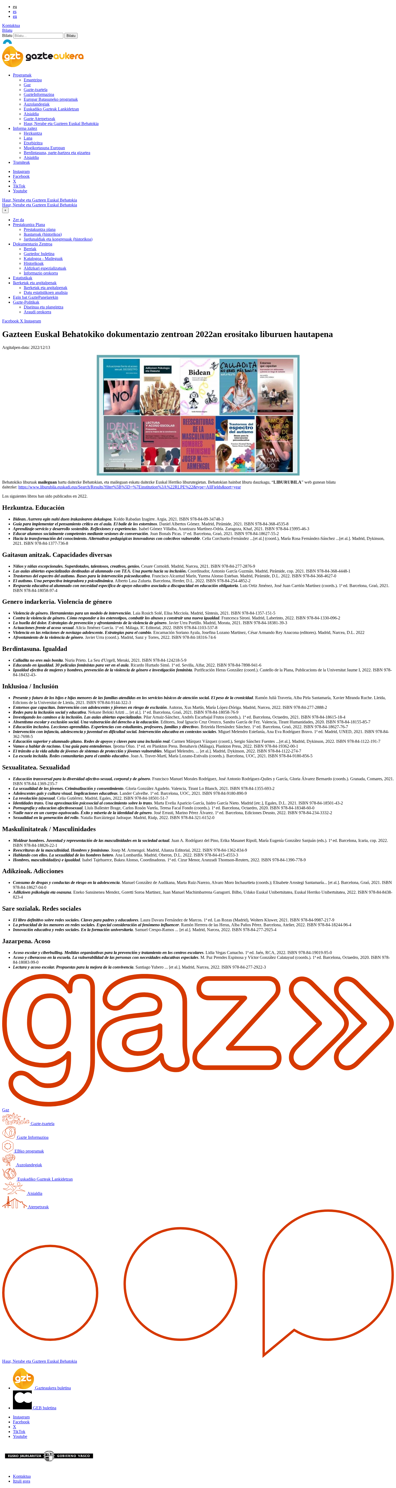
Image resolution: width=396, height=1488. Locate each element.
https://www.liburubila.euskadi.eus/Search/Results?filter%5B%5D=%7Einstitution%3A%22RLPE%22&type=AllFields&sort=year (129, 487)
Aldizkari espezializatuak (45, 268)
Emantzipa (33, 80)
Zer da (18, 219)
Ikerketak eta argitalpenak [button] (35, 282)
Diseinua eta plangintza (43, 307)
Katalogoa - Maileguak (43, 258)
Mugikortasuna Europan (44, 147)
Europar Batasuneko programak (51, 99)
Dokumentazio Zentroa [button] (32, 244)
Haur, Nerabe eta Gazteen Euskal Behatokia (61, 123)
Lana (28, 138)
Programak (22, 75)
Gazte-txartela (35, 89)
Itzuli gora (21, 1481)
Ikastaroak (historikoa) (43, 234)
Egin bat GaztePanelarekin (35, 297)
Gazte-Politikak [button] (26, 302)
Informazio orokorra (41, 273)
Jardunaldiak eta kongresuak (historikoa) (58, 239)
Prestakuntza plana (39, 229)
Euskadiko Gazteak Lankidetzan (51, 109)
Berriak (30, 249)
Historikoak (34, 263)
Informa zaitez (25, 128)
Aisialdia (31, 114)
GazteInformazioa (39, 94)
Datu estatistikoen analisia (46, 292)
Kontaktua (11, 25)
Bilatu (7, 30)
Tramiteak (21, 162)
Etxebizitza (33, 143)
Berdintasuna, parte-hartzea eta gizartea (57, 152)
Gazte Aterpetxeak (39, 118)
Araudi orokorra (37, 312)
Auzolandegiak (37, 104)
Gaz (27, 84)
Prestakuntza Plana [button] (29, 224)
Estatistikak (22, 278)
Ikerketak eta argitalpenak (45, 287)
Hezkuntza (33, 133)
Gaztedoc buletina (39, 253)
